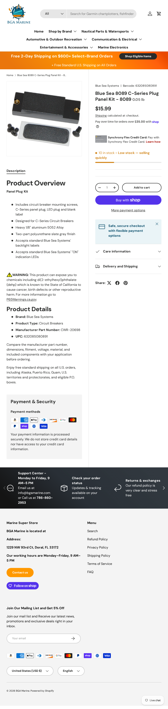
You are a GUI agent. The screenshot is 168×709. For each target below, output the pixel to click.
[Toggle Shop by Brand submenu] (75, 31)
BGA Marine (23, 690)
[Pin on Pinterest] (125, 283)
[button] (158, 13)
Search (92, 531)
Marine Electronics (113, 47)
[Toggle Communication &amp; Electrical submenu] (140, 39)
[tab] (16, 170)
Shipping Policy (98, 555)
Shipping (101, 115)
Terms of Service (99, 564)
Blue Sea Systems (107, 86)
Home (39, 31)
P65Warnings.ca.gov (21, 299)
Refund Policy (97, 539)
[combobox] (88, 13)
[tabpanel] (44, 282)
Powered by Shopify (42, 690)
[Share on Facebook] (117, 283)
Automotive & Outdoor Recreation (54, 39)
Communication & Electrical (114, 39)
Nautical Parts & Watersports (105, 31)
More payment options (128, 210)
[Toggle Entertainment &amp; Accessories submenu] (91, 47)
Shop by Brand (60, 31)
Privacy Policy (97, 547)
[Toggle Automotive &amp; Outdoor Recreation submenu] (85, 39)
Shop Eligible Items (138, 56)
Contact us (20, 572)
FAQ (90, 572)
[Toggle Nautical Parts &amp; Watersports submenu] (132, 31)
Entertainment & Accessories (64, 47)
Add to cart (142, 187)
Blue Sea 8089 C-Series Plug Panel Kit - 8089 (41, 75)
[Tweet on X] (109, 283)
